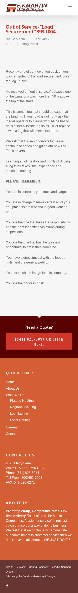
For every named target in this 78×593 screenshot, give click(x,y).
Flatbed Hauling (22, 400)
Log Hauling (19, 413)
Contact (11, 434)
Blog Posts (30, 44)
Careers (12, 427)
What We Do (15, 395)
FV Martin (18, 39)
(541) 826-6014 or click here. (39, 341)
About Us (13, 388)
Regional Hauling (23, 407)
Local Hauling (20, 420)
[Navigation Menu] (70, 8)
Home (10, 382)
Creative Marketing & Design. (39, 576)
